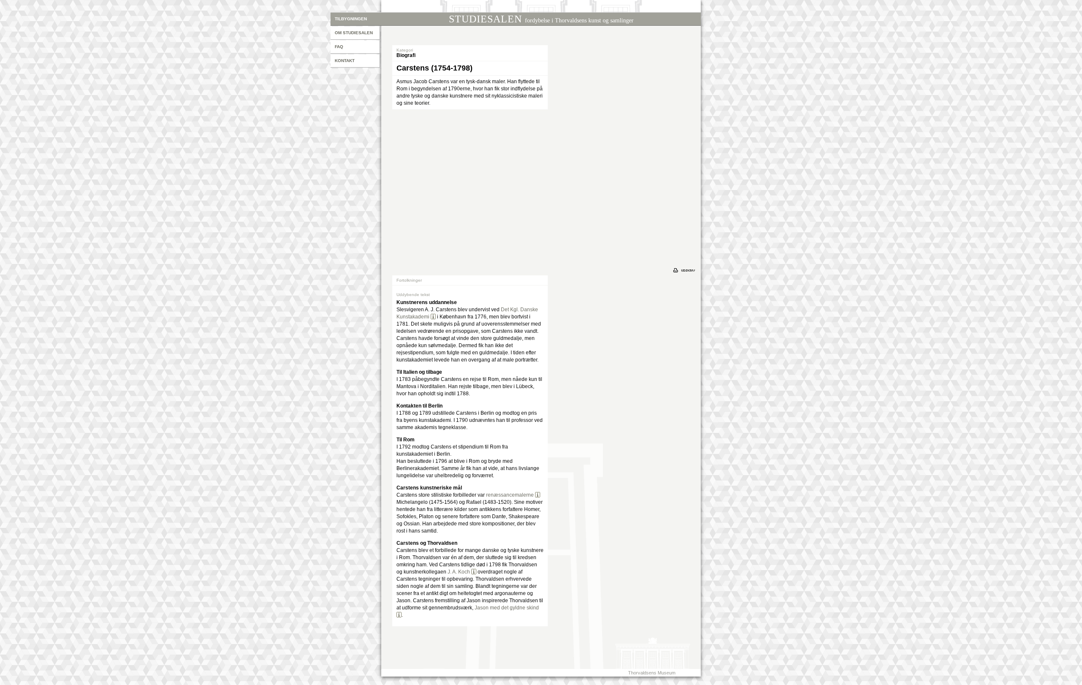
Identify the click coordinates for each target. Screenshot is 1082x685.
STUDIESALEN (541, 19)
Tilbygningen (351, 18)
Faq (339, 46)
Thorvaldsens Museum (651, 672)
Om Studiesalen (354, 32)
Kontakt (345, 60)
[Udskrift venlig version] (685, 270)
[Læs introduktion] (433, 317)
